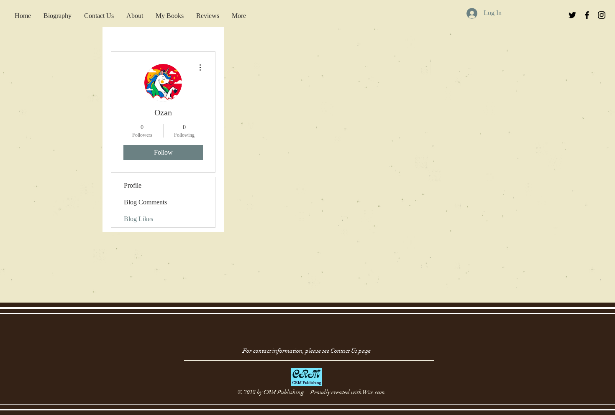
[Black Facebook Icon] (587, 15)
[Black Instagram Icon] (602, 15)
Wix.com (374, 392)
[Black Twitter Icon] (572, 15)
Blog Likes (138, 218)
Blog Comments (145, 202)
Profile (132, 185)
